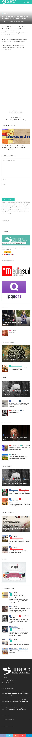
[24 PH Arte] (9, 2)
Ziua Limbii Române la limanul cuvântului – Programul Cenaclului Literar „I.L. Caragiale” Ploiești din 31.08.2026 (14, 147)
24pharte (6, 21)
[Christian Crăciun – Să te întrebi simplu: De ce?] (16, 433)
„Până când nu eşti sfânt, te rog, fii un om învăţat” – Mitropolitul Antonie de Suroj (19, 621)
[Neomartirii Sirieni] (5, 412)
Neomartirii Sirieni (14, 412)
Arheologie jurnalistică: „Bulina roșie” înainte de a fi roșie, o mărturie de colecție (19, 405)
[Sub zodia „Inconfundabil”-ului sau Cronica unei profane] (5, 549)
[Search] (24, 2)
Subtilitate (12, 332)
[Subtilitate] (5, 333)
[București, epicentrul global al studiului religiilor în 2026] (16, 523)
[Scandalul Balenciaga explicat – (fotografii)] (16, 318)
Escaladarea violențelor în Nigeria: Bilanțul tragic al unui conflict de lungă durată (19, 493)
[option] (16, 139)
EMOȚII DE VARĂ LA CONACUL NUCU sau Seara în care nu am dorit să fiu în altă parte (19, 541)
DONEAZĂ (8, 249)
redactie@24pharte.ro (9, 260)
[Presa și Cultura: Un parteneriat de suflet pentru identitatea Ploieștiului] (5, 641)
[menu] (28, 2)
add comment (21, 21)
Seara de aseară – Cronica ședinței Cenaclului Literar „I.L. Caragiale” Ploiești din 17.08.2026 (18, 634)
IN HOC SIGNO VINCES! (16, 113)
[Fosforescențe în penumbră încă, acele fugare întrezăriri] (5, 368)
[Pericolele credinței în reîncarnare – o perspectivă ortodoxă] (5, 448)
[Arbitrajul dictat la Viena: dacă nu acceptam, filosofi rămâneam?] (5, 457)
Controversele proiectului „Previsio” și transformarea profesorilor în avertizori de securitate (19, 610)
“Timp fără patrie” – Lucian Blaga (16, 120)
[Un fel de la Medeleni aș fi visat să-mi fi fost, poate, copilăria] (16, 353)
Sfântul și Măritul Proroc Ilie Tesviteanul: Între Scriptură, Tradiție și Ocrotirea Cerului (19, 504)
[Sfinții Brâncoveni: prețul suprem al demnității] (5, 651)
